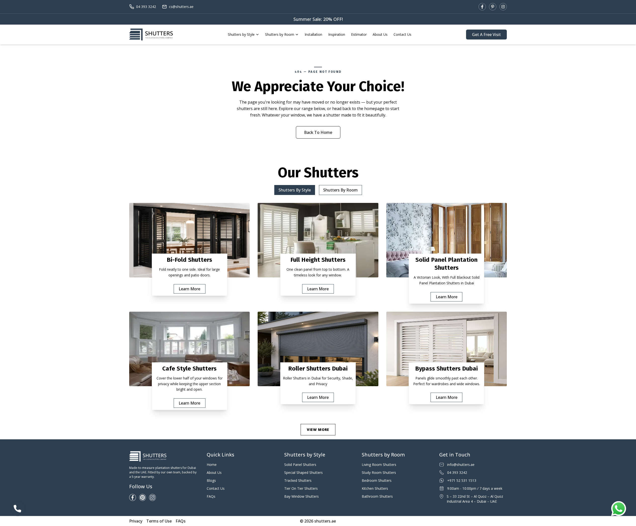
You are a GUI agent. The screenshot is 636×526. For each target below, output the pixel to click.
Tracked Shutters (298, 480)
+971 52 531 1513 (461, 480)
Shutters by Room (279, 34)
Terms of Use (159, 521)
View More (318, 429)
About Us (380, 34)
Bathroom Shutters (377, 496)
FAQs (211, 496)
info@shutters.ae (461, 464)
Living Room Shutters (379, 464)
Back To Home (318, 132)
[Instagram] (503, 6)
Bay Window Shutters (301, 496)
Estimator (359, 34)
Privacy (135, 521)
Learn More (189, 289)
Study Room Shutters (379, 472)
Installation (313, 34)
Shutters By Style (294, 190)
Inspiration (336, 34)
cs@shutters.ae (181, 6)
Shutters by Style (241, 34)
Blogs (211, 480)
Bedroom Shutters (377, 480)
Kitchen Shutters (375, 488)
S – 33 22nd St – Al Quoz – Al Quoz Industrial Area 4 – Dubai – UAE (475, 499)
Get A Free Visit (486, 34)
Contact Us (402, 34)
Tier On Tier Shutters (301, 488)
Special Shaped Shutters (303, 472)
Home (212, 464)
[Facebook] (482, 6)
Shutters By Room (340, 190)
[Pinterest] (492, 6)
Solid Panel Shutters (300, 464)
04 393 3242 (146, 6)
